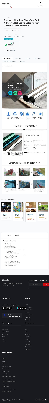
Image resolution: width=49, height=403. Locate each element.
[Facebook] (36, 399)
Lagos (26, 329)
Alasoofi (10, 44)
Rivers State (28, 346)
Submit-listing (28, 307)
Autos (6, 248)
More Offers (37, 58)
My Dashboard (29, 309)
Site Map (4, 363)
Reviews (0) (18, 58)
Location (27, 58)
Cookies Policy (5, 373)
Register (42, 5)
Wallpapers (13, 50)
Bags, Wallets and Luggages (11, 261)
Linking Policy (5, 386)
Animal (3, 341)
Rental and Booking (9, 246)
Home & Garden (8, 257)
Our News (27, 317)
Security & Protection (10, 265)
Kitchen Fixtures (10, 252)
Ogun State (28, 336)
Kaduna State (28, 341)
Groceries (7, 245)
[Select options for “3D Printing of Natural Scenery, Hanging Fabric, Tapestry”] (9, 217)
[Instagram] (42, 399)
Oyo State (27, 334)
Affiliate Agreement (7, 384)
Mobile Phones (6, 331)
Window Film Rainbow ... (17, 216)
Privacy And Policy (6, 371)
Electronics (5, 334)
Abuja (26, 331)
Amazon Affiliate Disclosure (9, 389)
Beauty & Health (8, 243)
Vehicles (4, 336)
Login (38, 5)
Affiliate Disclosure (6, 391)
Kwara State (28, 349)
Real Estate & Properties (10, 256)
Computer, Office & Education (11, 264)
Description (7, 58)
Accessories (7, 260)
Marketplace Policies (10, 61)
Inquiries (22, 61)
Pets (3, 339)
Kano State (28, 344)
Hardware (9, 251)
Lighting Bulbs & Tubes (12, 253)
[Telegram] (46, 399)
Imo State (27, 339)
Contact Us (28, 319)
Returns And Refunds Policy (9, 376)
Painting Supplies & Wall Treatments (15, 255)
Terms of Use (5, 368)
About (3, 361)
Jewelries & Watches (9, 247)
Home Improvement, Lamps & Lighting (14, 250)
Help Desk (4, 358)
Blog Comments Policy (8, 379)
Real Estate (5, 329)
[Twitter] (39, 399)
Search (16, 235)
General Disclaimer (6, 366)
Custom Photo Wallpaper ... (41, 216)
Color (7, 30)
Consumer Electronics (10, 258)
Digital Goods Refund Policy (9, 381)
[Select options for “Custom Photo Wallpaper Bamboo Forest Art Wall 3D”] (46, 218)
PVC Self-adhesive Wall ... (30, 216)
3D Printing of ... (5, 215)
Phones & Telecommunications (12, 262)
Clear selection (15, 30)
